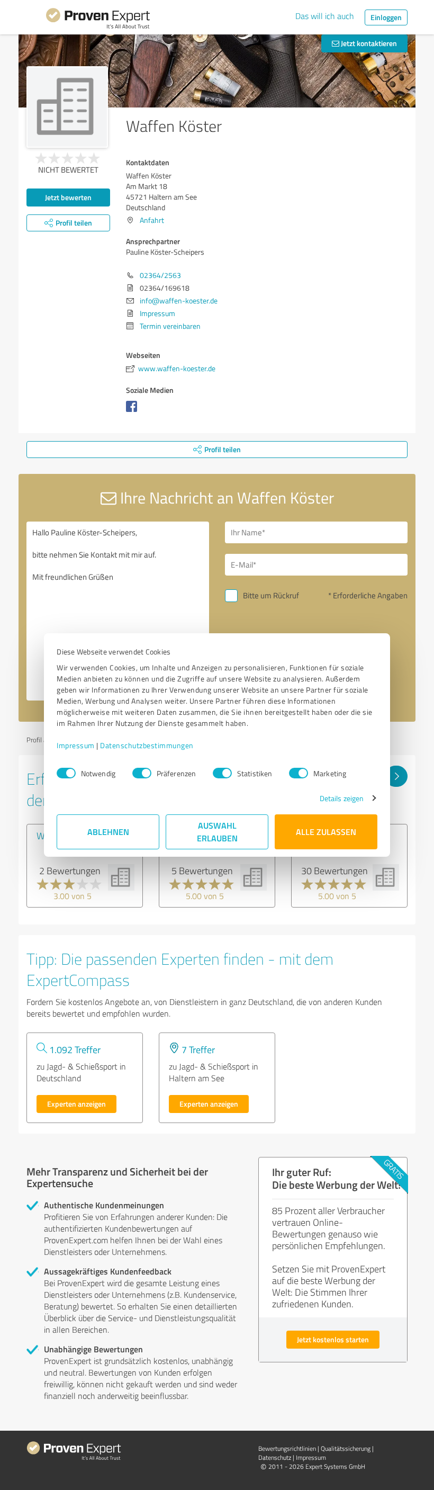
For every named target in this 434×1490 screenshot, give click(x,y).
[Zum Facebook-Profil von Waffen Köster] (133, 412)
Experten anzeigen (76, 1104)
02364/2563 (160, 275)
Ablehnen (108, 831)
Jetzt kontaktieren (368, 43)
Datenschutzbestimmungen (147, 745)
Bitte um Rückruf (271, 595)
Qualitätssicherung (345, 1448)
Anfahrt (152, 220)
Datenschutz (274, 1457)
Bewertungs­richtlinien (287, 1448)
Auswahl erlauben (217, 831)
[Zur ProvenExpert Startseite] (98, 20)
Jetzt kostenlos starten (333, 1339)
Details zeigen (342, 798)
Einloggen (386, 17)
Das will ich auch (324, 16)
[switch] (141, 773)
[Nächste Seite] (396, 776)
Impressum (76, 745)
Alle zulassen (326, 831)
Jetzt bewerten (68, 197)
